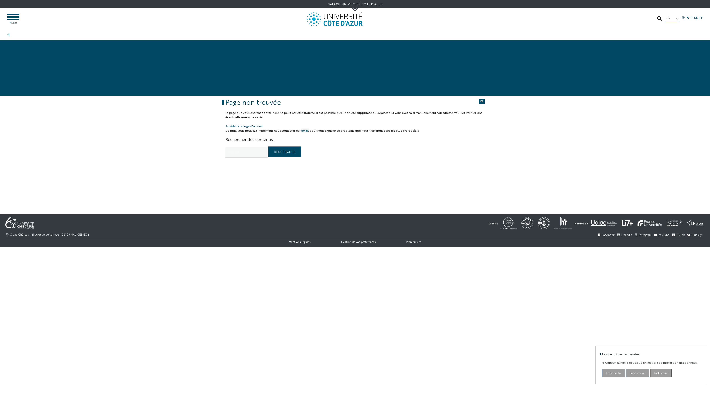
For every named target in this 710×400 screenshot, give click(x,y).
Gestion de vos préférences (358, 242)
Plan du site (413, 242)
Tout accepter (613, 373)
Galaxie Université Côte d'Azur (355, 4)
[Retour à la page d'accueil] (335, 19)
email (305, 130)
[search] (246, 152)
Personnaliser (637, 373)
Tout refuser (661, 373)
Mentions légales (300, 242)
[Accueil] (8, 35)
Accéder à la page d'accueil (244, 126)
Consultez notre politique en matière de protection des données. (651, 362)
